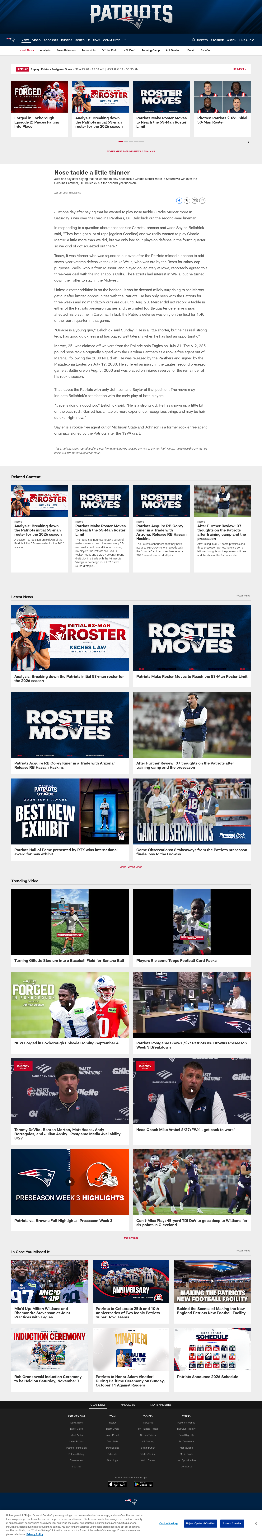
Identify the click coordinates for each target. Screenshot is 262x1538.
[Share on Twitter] (187, 202)
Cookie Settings (168, 1523)
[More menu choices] (124, 39)
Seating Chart (148, 1447)
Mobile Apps (186, 1447)
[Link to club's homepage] (10, 39)
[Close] (256, 1523)
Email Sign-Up (186, 1435)
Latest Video (76, 1428)
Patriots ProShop (186, 1422)
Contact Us (186, 1466)
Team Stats (112, 1441)
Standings (112, 1460)
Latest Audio (76, 1435)
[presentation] (249, 142)
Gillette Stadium (148, 1454)
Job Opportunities (186, 1460)
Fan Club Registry (186, 1428)
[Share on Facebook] (179, 202)
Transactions (112, 1447)
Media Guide (186, 1454)
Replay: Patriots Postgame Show (51, 69)
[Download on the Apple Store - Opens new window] (117, 1484)
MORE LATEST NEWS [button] (131, 867)
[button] (120, 141)
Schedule (112, 1454)
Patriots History (76, 1454)
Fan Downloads (186, 1441)
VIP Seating (148, 1441)
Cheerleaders (76, 1460)
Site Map (76, 1466)
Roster (112, 1422)
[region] (131, 1524)
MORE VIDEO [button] (131, 1237)
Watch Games (148, 1460)
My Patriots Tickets (148, 1428)
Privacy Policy (34, 1534)
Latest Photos (76, 1441)
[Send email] (195, 202)
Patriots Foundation (76, 1447)
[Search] (193, 39)
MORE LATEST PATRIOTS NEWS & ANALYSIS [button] (131, 151)
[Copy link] (202, 201)
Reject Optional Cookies (200, 1523)
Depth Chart (112, 1428)
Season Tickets (148, 1435)
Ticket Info (148, 1422)
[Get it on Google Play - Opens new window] (143, 1486)
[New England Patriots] (131, 1502)
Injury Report (112, 1435)
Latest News (76, 1422)
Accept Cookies (232, 1523)
